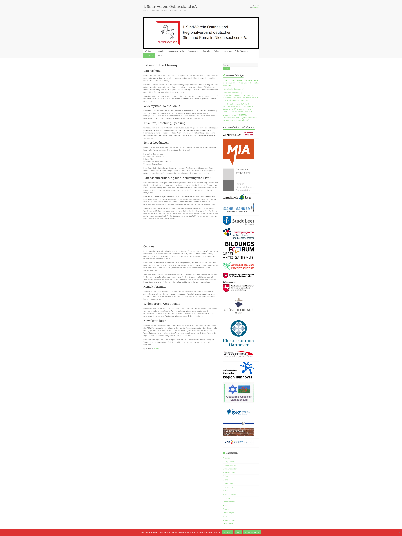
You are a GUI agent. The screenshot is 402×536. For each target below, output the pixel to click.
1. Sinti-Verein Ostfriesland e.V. (170, 6)
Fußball (226, 476)
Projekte (226, 506)
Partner (216, 51)
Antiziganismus (193, 51)
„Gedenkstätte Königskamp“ (233, 89)
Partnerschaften (229, 502)
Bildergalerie (227, 51)
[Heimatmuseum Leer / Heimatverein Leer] (238, 429)
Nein (238, 532)
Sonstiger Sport (228, 513)
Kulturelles (206, 51)
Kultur (225, 491)
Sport (225, 516)
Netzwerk (226, 498)
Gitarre (225, 480)
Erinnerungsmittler (229, 469)
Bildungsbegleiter (229, 465)
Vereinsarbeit (228, 524)
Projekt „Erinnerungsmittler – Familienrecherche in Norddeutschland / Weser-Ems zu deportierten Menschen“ (241, 82)
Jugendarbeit (228, 487)
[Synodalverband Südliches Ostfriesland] (238, 423)
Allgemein (226, 458)
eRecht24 (156, 349)
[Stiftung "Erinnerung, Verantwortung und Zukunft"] (238, 407)
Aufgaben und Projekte (176, 51)
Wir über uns (149, 51)
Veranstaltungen (229, 520)
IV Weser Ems (228, 484)
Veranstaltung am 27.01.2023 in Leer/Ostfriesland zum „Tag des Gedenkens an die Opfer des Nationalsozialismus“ (240, 117)
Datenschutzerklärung (252, 532)
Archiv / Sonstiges (241, 51)
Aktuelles (161, 51)
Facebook (255, 7)
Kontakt (159, 56)
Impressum (149, 56)
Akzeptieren (227, 532)
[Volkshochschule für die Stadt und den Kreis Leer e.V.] (238, 440)
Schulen (226, 509)
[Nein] (399, 532)
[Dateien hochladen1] (238, 274)
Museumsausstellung (231, 495)
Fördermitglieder (229, 473)
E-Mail (257, 5)
